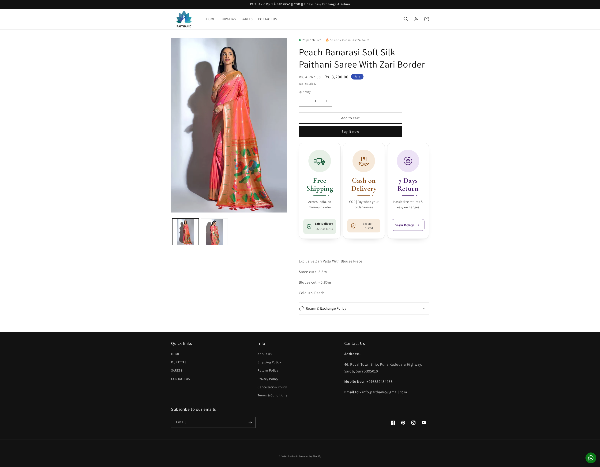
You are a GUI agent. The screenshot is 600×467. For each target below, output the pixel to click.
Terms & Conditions (272, 395)
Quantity (305, 92)
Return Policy (268, 370)
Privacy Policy (268, 379)
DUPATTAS (178, 362)
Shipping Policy (269, 362)
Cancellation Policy (272, 387)
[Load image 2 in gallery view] (214, 232)
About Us (265, 354)
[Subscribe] (250, 422)
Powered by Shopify (310, 456)
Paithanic (293, 456)
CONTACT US (180, 379)
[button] (406, 19)
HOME (175, 354)
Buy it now (350, 131)
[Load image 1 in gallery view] (185, 232)
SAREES (176, 370)
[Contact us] (590, 457)
